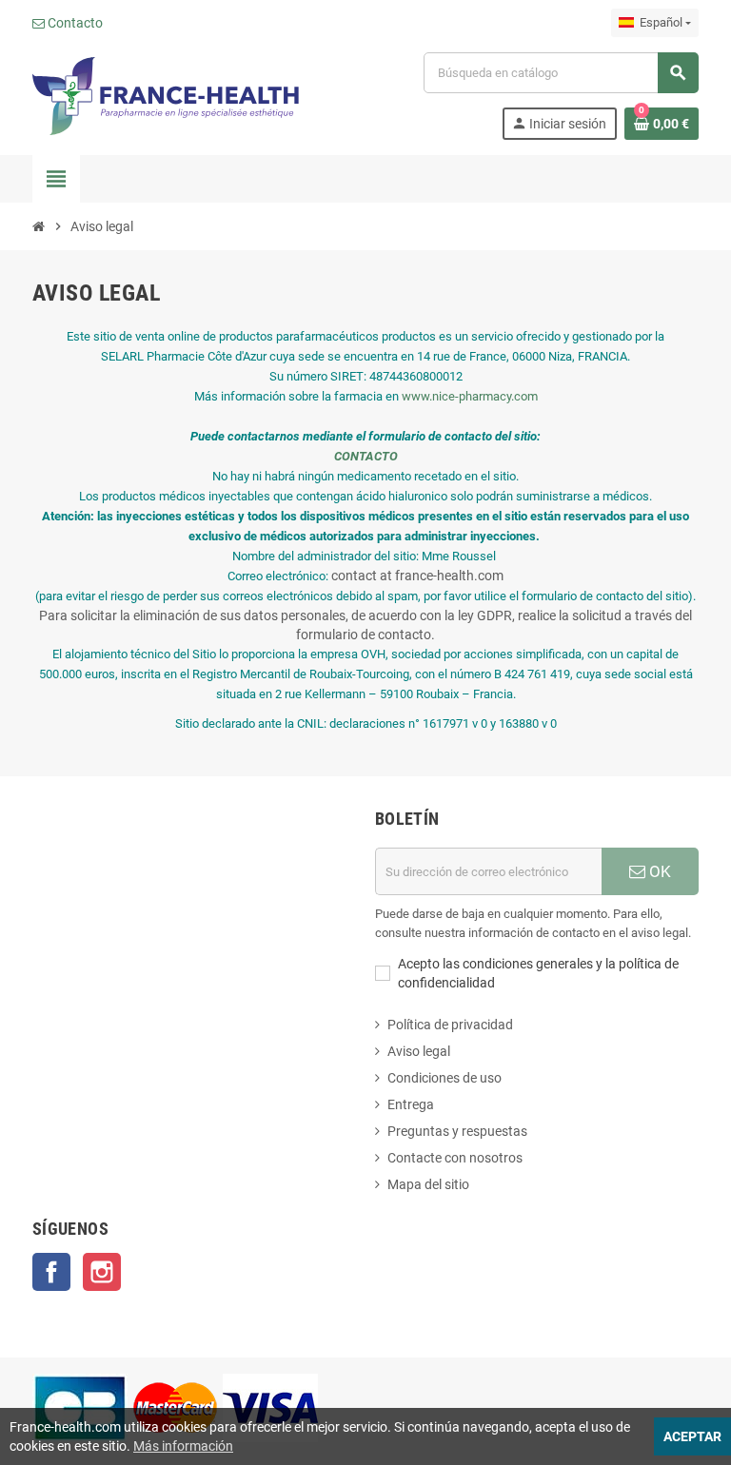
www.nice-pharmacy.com (470, 396)
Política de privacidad (450, 1024)
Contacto (74, 22)
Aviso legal (418, 1051)
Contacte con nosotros (455, 1157)
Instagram (102, 1272)
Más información (183, 1446)
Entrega (410, 1104)
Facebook (51, 1272)
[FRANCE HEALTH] (165, 95)
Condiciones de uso (444, 1077)
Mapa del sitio (428, 1184)
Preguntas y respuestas (457, 1131)
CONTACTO (366, 456)
